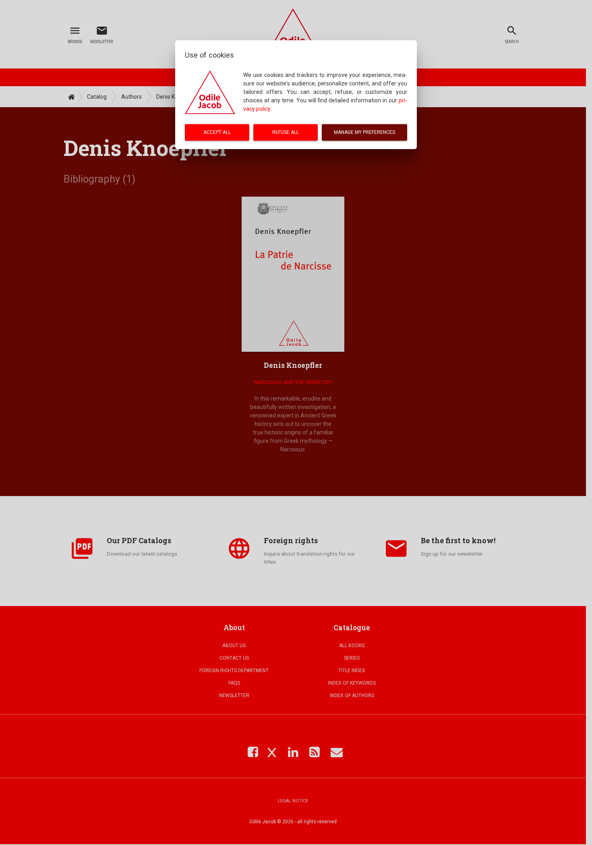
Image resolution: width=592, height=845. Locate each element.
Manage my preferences (364, 132)
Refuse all (285, 132)
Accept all (217, 132)
